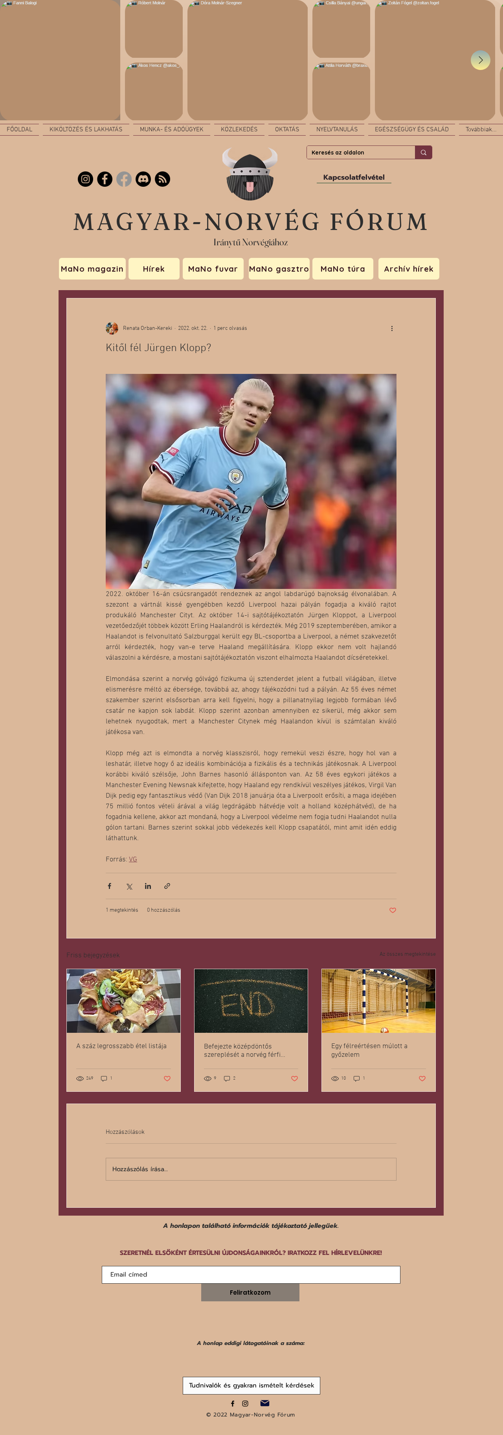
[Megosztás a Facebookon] (109, 886)
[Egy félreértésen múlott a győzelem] (378, 1001)
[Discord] (143, 179)
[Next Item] (480, 60)
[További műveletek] (392, 328)
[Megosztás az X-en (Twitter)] (128, 886)
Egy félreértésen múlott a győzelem (369, 1050)
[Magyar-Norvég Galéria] (245, 1403)
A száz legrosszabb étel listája (121, 1046)
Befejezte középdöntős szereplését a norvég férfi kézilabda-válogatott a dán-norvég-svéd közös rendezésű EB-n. (249, 1051)
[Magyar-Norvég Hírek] (124, 179)
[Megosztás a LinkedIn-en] (148, 886)
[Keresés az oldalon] (423, 152)
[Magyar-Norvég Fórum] (233, 1403)
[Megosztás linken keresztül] (167, 886)
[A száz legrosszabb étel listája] (123, 1001)
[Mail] (265, 1403)
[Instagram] (85, 179)
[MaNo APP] (162, 179)
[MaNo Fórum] (104, 179)
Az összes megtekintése (408, 954)
